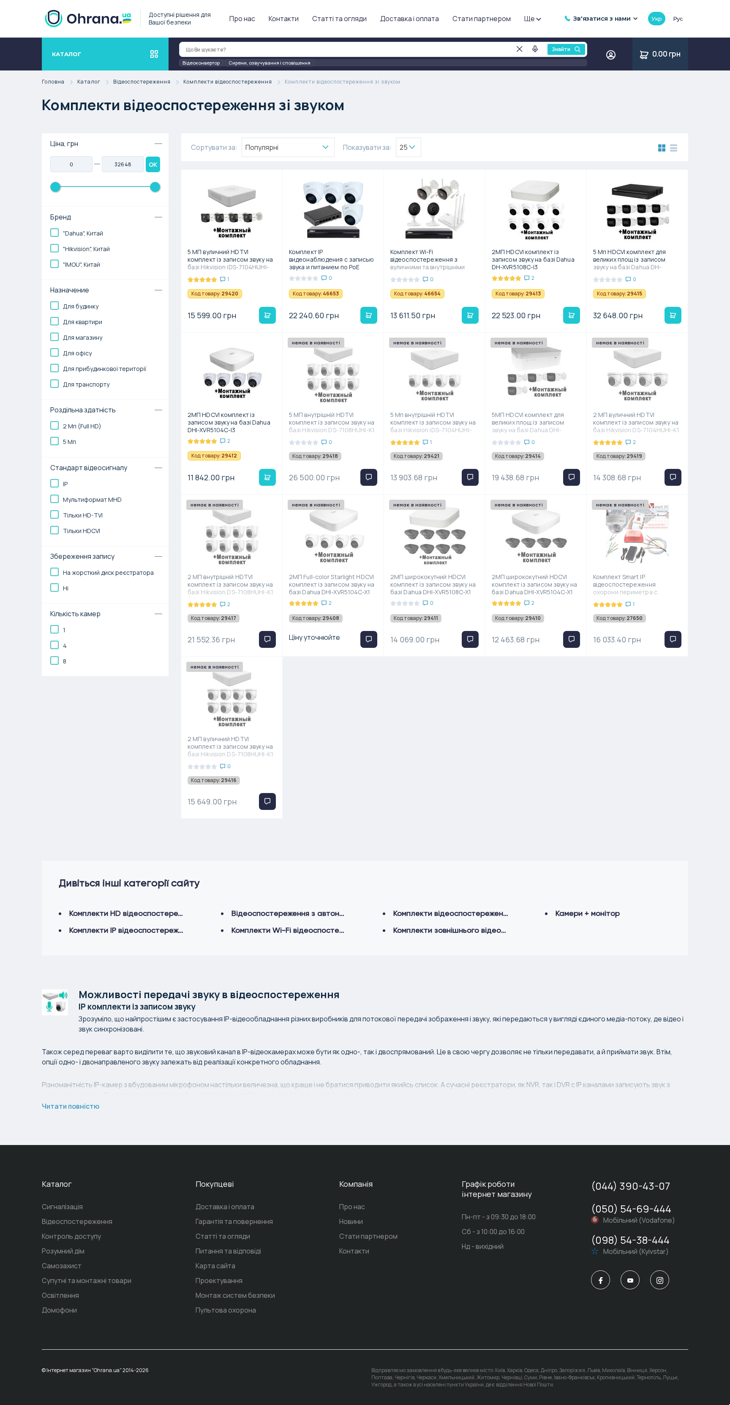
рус (678, 18)
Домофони (59, 1310)
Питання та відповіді (228, 1251)
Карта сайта (215, 1266)
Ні (65, 588)
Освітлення (60, 1295)
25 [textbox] (404, 147)
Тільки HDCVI (81, 531)
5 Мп (69, 442)
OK (153, 164)
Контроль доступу (71, 1236)
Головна (53, 82)
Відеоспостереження (142, 82)
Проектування (219, 1280)
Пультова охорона (226, 1310)
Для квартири (82, 322)
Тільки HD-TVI (83, 515)
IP (65, 484)
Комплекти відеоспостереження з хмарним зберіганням (495, 913)
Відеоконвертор (201, 63)
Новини (351, 1221)
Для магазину (82, 337)
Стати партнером (481, 18)
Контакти (284, 18)
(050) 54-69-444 (631, 1209)
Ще (529, 18)
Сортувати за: (214, 147)
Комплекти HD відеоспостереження (134, 913)
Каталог (89, 82)
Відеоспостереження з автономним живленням (317, 913)
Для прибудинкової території (104, 369)
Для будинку (80, 306)
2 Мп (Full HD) (82, 426)
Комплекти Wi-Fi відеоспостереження (301, 930)
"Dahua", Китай (83, 233)
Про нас (242, 18)
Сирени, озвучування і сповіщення (270, 63)
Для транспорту (86, 384)
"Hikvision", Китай (86, 249)
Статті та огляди (339, 18)
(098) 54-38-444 (630, 1240)
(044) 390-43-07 (630, 1186)
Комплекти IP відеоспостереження (132, 930)
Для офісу (77, 353)
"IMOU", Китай (81, 264)
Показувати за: (367, 147)
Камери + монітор (588, 913)
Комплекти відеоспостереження (227, 82)
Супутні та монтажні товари (86, 1280)
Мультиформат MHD (92, 499)
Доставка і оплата (409, 18)
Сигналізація (62, 1206)
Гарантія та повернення (234, 1221)
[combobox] (288, 147)
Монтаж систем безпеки (235, 1295)
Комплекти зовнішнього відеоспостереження (475, 930)
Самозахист (62, 1266)
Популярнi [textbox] (261, 147)
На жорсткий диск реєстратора (108, 572)
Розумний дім (63, 1251)
